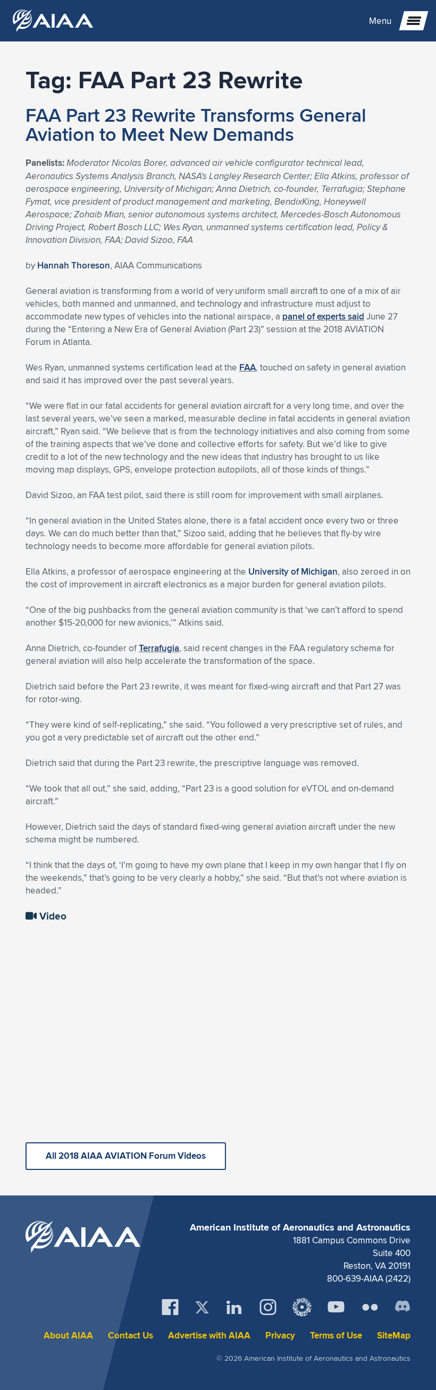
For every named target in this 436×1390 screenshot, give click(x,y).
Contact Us (130, 1335)
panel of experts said (323, 316)
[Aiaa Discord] (402, 1307)
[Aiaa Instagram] (268, 1307)
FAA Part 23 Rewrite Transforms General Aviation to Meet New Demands (196, 124)
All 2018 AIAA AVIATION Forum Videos (126, 1155)
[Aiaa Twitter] (202, 1307)
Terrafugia (159, 648)
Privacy (280, 1335)
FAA (247, 367)
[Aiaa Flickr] (370, 1307)
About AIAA (68, 1335)
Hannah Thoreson (73, 265)
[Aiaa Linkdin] (234, 1307)
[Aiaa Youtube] (336, 1307)
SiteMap (393, 1335)
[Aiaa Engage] (302, 1307)
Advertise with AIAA (209, 1335)
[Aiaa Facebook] (170, 1307)
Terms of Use (336, 1335)
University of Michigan (293, 571)
